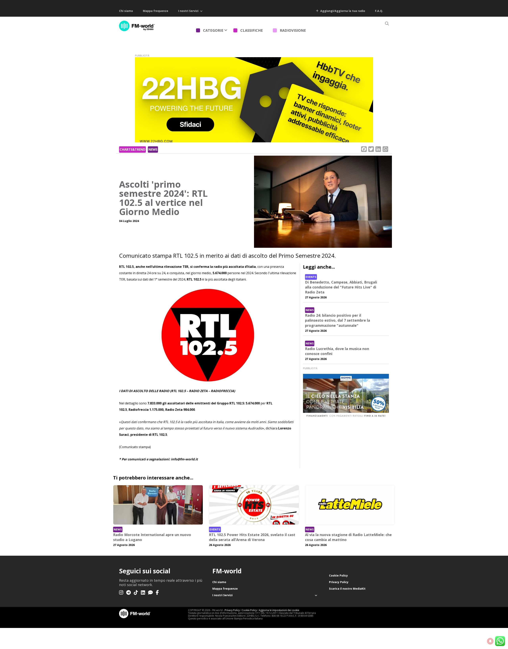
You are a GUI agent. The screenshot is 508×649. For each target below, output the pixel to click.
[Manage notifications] (490, 641)
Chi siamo (126, 11)
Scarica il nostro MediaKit (347, 588)
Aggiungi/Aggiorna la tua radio (342, 11)
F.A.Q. (379, 11)
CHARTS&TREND (132, 149)
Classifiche (251, 30)
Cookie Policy (338, 575)
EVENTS (311, 277)
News (152, 149)
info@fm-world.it (184, 459)
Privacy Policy (338, 582)
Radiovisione (293, 30)
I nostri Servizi (188, 11)
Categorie (213, 30)
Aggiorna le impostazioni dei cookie (279, 610)
